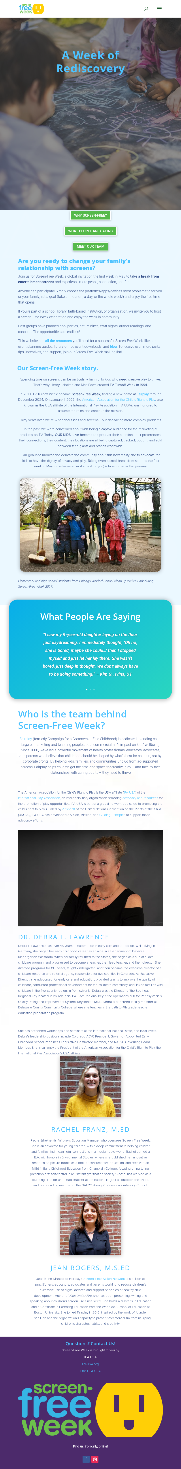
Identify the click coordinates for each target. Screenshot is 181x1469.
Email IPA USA (90, 1371)
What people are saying (90, 231)
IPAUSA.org (90, 1364)
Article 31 (68, 809)
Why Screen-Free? (90, 215)
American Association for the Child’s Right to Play (118, 399)
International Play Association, (39, 798)
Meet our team (90, 246)
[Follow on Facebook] (86, 1459)
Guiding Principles (112, 815)
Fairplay (143, 394)
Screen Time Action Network (104, 1279)
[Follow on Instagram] (94, 1459)
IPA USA (130, 792)
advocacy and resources (140, 798)
